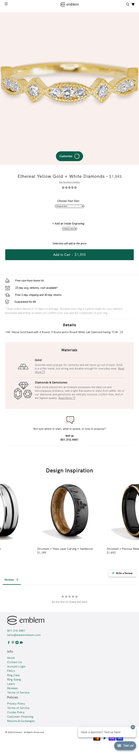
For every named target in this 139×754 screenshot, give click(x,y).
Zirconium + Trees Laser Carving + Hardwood (65, 549)
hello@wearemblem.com (24, 635)
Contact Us (14, 662)
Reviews (12, 688)
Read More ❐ (66, 398)
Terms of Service (18, 692)
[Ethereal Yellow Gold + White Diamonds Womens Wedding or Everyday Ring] (69, 81)
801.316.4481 (16, 631)
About (11, 658)
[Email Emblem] (21, 643)
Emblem (17, 732)
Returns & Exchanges (21, 721)
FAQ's (11, 671)
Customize (65, 156)
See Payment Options (69, 182)
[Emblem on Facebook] (8, 643)
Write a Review (124, 573)
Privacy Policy (16, 703)
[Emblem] (69, 4)
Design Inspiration (69, 470)
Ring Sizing (14, 679)
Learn (11, 684)
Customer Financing (20, 717)
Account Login (16, 666)
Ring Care (13, 675)
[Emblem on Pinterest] (12, 643)
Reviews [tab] (9, 579)
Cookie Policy (15, 712)
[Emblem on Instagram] (17, 643)
